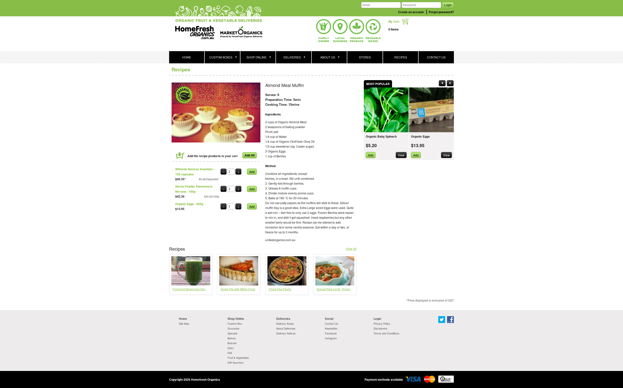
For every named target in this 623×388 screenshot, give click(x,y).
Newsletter (331, 328)
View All (351, 248)
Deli (230, 353)
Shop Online (236, 318)
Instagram (331, 338)
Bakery (232, 338)
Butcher (232, 343)
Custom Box (235, 323)
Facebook (331, 333)
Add (252, 172)
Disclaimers (380, 328)
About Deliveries (285, 328)
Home (183, 318)
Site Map (184, 323)
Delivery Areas (285, 323)
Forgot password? (441, 12)
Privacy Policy (382, 323)
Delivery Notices (286, 333)
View (401, 155)
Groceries (233, 328)
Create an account (411, 12)
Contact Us (331, 323)
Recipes (181, 69)
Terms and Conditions (386, 333)
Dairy (231, 348)
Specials (233, 333)
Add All (250, 155)
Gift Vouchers (236, 362)
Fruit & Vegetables (238, 358)
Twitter (441, 319)
